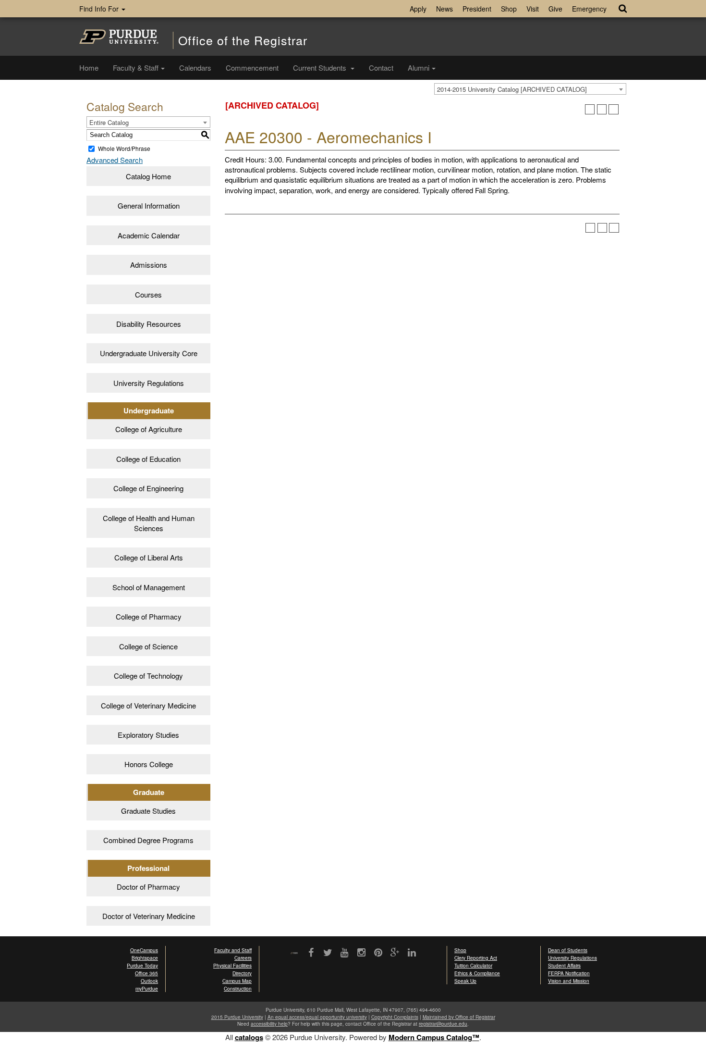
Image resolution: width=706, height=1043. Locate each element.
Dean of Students (567, 950)
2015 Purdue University (237, 1017)
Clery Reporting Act (475, 958)
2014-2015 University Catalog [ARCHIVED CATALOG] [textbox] (512, 89)
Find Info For (100, 8)
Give (555, 8)
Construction (238, 988)
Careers (243, 958)
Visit (532, 8)
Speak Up (465, 981)
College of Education (148, 459)
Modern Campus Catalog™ (434, 1037)
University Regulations (148, 383)
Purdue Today (142, 965)
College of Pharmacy (149, 616)
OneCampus (144, 950)
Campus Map (237, 981)
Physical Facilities (232, 965)
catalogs (249, 1037)
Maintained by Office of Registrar (459, 1017)
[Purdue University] (118, 36)
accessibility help (269, 1023)
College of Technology (148, 675)
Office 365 (146, 973)
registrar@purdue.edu (443, 1023)
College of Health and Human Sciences (149, 523)
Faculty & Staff (135, 67)
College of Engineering (148, 488)
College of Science (148, 646)
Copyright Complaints (394, 1017)
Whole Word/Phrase (124, 148)
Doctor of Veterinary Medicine (148, 916)
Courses (148, 294)
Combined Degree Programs (148, 840)
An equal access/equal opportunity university (317, 1017)
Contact (381, 67)
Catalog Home (148, 176)
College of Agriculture (148, 429)
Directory (242, 973)
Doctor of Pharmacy (148, 887)
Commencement (252, 67)
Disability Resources (148, 324)
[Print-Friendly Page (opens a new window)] (602, 109)
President (477, 8)
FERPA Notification (569, 973)
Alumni (418, 67)
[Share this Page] (590, 109)
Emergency (589, 8)
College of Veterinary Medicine (148, 705)
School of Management (148, 587)
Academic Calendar (149, 235)
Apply (418, 8)
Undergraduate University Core (148, 353)
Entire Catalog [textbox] (109, 122)
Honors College (148, 764)
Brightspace (145, 958)
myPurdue (146, 988)
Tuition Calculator (473, 965)
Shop (509, 8)
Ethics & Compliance (477, 973)
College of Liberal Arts (148, 557)
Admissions (148, 265)
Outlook (149, 981)
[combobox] (530, 89)
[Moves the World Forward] (294, 953)
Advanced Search (114, 160)
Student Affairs (564, 965)
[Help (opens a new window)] (614, 109)
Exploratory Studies (148, 735)
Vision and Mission (568, 981)
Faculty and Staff (233, 950)
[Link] (310, 953)
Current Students (320, 67)
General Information (149, 205)
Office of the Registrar (242, 40)
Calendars (195, 67)
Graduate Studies (148, 811)
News (444, 8)
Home (88, 67)
